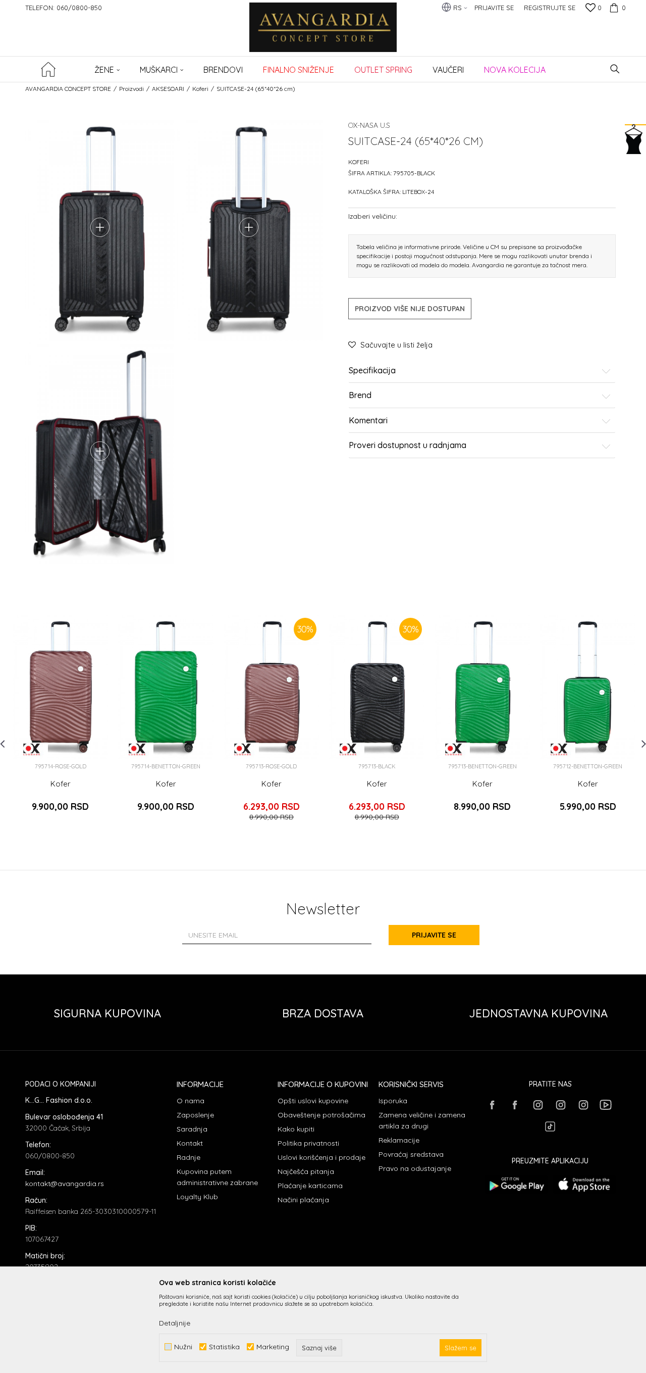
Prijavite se (434, 935)
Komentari (368, 420)
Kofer (60, 784)
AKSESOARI (168, 88)
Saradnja (192, 1129)
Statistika (224, 1347)
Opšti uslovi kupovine (313, 1100)
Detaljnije (174, 1323)
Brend (360, 396)
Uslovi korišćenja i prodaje (321, 1157)
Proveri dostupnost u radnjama (407, 446)
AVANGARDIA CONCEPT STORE (68, 88)
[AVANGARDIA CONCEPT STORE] (323, 34)
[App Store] (584, 1184)
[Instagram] (537, 1105)
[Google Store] (516, 1184)
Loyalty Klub (197, 1196)
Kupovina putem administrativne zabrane (217, 1177)
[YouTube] (606, 1105)
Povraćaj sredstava (411, 1154)
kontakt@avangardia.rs (64, 1183)
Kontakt (190, 1143)
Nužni (183, 1347)
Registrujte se (549, 8)
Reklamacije (399, 1140)
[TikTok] (550, 1126)
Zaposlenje (195, 1114)
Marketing (272, 1347)
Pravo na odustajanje (415, 1168)
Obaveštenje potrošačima (321, 1114)
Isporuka (393, 1100)
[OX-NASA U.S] (31, 749)
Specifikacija (372, 370)
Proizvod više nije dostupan (410, 308)
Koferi (200, 88)
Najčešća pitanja (306, 1171)
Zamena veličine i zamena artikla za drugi (422, 1120)
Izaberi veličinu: (372, 216)
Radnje (188, 1157)
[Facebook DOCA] (515, 1105)
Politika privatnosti (308, 1143)
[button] (615, 69)
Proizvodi (131, 88)
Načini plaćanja (303, 1199)
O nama (190, 1100)
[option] (60, 722)
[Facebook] (492, 1105)
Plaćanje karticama (310, 1185)
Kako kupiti (296, 1129)
